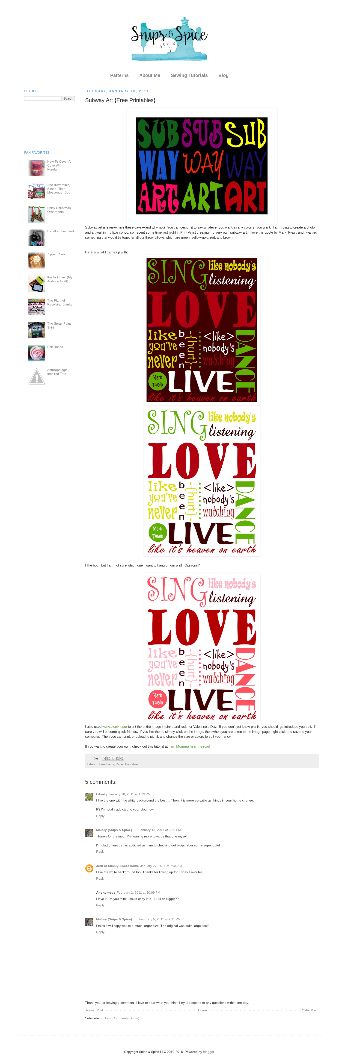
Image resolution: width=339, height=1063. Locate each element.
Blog (223, 75)
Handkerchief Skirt (60, 231)
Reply (100, 816)
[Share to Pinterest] (121, 758)
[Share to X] (113, 758)
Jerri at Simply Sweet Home (117, 866)
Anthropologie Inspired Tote (57, 372)
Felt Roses (55, 347)
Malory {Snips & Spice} (114, 830)
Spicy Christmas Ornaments (59, 210)
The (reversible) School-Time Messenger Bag (59, 188)
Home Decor (106, 764)
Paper (119, 764)
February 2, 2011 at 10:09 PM (138, 892)
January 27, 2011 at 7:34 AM (161, 866)
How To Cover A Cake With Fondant (58, 165)
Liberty (101, 794)
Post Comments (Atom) (122, 1018)
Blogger (208, 1052)
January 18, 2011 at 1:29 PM (130, 794)
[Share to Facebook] (117, 758)
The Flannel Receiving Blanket (60, 302)
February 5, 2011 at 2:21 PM (160, 919)
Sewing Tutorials (189, 75)
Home (202, 1010)
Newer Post (94, 1010)
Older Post (309, 1010)
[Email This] (104, 758)
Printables (132, 764)
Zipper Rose (56, 254)
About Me (149, 75)
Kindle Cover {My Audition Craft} (59, 279)
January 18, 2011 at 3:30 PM (160, 830)
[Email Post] (96, 758)
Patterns (119, 75)
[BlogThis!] (108, 758)
